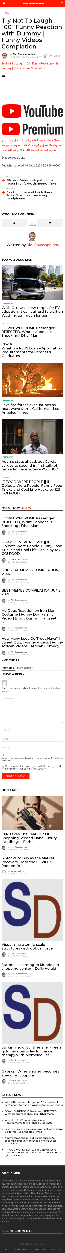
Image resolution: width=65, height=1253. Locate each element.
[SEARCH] (62, 3)
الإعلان (51, 145)
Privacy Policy (21, 1249)
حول (56, 140)
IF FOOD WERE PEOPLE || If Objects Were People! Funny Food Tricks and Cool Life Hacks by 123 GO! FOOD (32, 487)
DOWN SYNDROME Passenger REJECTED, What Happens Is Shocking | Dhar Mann (28, 332)
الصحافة (49, 140)
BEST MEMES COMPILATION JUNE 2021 (31, 592)
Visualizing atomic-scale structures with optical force (27, 946)
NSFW (6, 323)
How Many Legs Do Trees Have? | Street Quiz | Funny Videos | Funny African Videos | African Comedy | (32, 642)
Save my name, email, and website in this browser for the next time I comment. (32, 759)
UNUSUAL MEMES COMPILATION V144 (30, 572)
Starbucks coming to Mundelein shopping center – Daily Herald (30, 967)
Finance (7, 344)
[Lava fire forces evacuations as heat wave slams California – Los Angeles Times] (32, 380)
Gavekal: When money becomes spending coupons (30, 1073)
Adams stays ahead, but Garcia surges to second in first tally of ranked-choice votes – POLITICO (30, 465)
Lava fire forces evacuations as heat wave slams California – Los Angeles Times (30, 409)
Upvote (14, 223)
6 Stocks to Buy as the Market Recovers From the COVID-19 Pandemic (28, 862)
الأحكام (27, 145)
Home (8, 1249)
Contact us (55, 1249)
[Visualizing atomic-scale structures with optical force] (32, 910)
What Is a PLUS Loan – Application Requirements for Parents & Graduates (32, 352)
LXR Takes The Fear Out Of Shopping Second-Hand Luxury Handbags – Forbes (29, 838)
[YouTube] (32, 119)
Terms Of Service (38, 1249)
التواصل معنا (16, 140)
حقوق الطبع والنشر (34, 140)
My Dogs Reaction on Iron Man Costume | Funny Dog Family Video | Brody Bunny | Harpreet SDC (29, 616)
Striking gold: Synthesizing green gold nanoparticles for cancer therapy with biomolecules (31, 1051)
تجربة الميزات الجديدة (43, 149)
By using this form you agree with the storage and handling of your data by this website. (33, 767)
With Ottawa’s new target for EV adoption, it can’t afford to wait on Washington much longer (32, 312)
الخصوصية (17, 145)
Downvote (50, 223)
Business (8, 303)
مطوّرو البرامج (39, 145)
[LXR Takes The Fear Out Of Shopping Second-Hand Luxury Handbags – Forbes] (32, 813)
